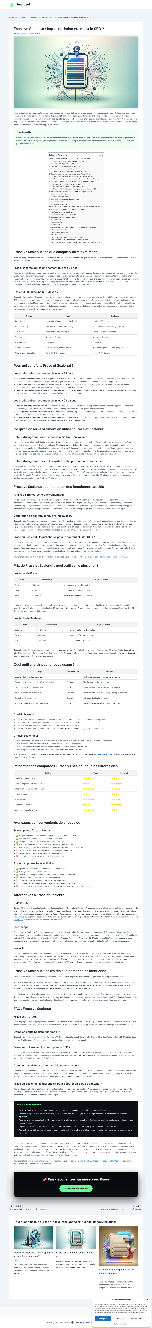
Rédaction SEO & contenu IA (28, 18)
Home (11, 18)
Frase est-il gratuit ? (61, 232)
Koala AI (57, 224)
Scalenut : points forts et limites (65, 214)
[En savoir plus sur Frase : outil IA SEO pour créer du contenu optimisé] (118, 1246)
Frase (44, 18)
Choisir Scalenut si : (61, 204)
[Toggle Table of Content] (99, 155)
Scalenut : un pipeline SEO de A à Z (66, 164)
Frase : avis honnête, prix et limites (74, 1252)
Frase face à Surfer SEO (106, 754)
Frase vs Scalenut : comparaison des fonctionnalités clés (72, 181)
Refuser (120, 1319)
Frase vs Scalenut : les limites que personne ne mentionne (73, 227)
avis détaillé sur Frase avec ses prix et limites (99, 1161)
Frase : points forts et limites (63, 212)
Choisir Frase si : (59, 202)
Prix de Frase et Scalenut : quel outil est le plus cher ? (71, 191)
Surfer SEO (57, 219)
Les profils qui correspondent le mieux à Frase (69, 169)
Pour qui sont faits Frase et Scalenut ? (65, 166)
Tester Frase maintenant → (76, 1188)
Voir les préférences (139, 1319)
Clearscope (58, 222)
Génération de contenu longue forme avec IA (69, 186)
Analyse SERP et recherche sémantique (67, 184)
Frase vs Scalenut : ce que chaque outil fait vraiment (70, 159)
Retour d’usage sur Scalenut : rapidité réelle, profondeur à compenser (78, 179)
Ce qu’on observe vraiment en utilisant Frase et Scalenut (72, 174)
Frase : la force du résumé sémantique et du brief (70, 161)
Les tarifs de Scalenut (61, 196)
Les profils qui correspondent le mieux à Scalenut (71, 171)
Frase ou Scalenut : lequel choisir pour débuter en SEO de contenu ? (78, 242)
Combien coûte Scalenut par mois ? (67, 235)
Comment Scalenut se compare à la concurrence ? (72, 240)
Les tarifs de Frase (60, 194)
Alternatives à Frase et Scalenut (63, 217)
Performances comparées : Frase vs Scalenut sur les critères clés (75, 207)
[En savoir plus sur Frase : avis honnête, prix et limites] (76, 1237)
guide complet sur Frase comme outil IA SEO (108, 557)
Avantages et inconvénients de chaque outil (67, 209)
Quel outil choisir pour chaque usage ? (66, 199)
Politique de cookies (120, 1324)
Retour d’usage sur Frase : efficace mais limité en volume (73, 176)
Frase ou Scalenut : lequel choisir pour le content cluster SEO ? (75, 189)
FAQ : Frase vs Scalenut (60, 230)
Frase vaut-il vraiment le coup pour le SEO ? (69, 237)
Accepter (103, 1319)
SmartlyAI (23, 4)
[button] (147, 1300)
